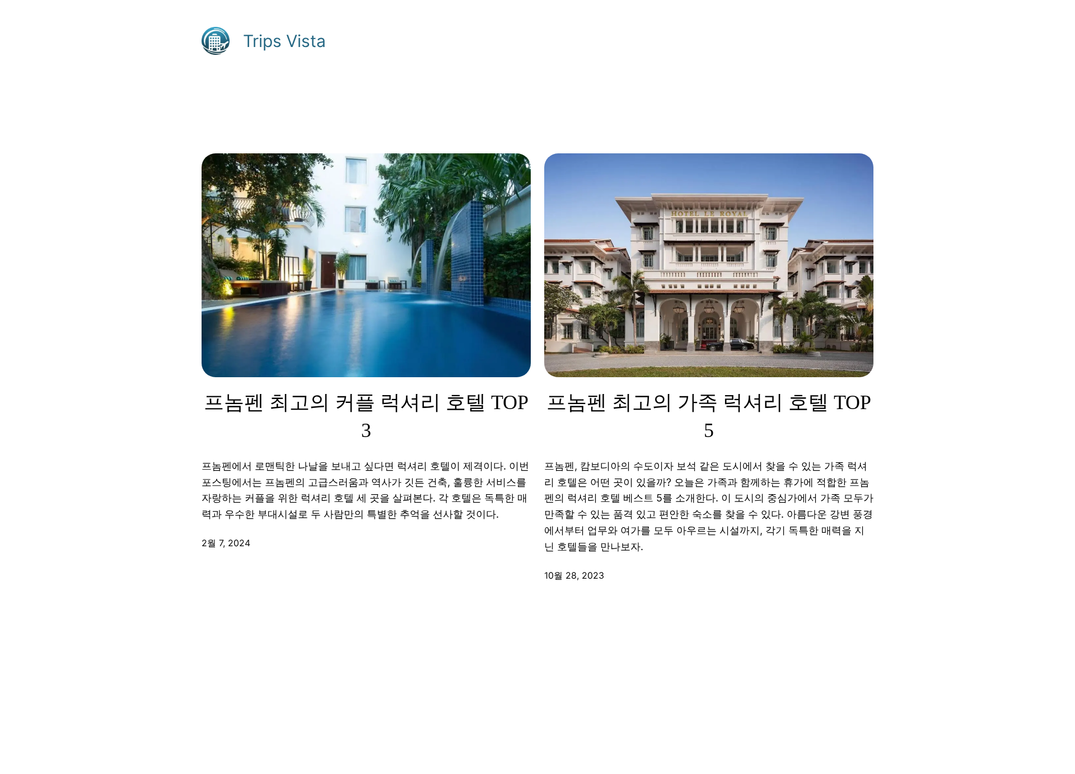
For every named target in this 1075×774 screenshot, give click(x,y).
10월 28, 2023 (574, 575)
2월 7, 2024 (226, 542)
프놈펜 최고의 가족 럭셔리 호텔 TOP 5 (708, 416)
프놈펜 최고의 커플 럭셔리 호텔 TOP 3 (366, 416)
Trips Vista (284, 41)
